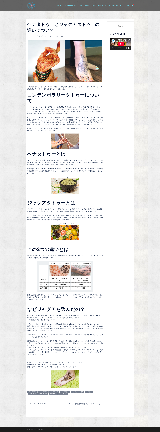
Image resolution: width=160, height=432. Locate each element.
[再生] (112, 48)
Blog (93, 5)
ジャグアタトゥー (64, 392)
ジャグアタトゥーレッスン (52, 36)
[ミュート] (126, 48)
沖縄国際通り (53, 393)
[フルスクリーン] (129, 48)
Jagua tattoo (101, 5)
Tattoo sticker (113, 5)
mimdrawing (54, 392)
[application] (120, 44)
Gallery (86, 5)
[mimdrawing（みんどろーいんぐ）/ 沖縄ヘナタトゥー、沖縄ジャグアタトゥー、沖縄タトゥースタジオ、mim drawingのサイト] (31, 5)
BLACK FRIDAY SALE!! (39, 404)
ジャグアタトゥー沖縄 (77, 392)
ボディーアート (65, 36)
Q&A (121, 5)
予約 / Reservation (69, 5)
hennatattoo (32, 392)
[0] (132, 5)
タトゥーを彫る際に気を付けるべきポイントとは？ (84, 404)
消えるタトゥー (63, 393)
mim (30, 36)
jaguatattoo (43, 392)
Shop (80, 5)
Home (59, 5)
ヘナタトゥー (89, 392)
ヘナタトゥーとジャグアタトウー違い (38, 393)
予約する (120, 26)
